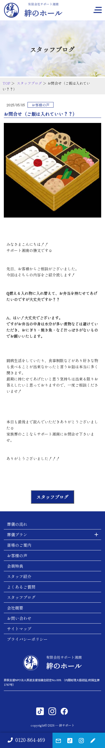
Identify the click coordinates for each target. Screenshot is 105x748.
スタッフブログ (29, 83)
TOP (6, 83)
